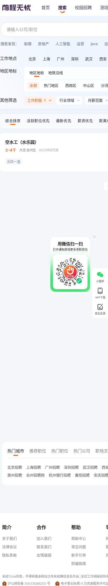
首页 (45, 7)
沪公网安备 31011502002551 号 (29, 583)
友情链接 (44, 555)
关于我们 (9, 538)
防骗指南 (78, 563)
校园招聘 (83, 7)
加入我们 (44, 538)
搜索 (62, 7)
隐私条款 (9, 555)
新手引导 (78, 555)
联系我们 (44, 547)
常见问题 (78, 547)
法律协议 (9, 547)
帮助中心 (78, 538)
